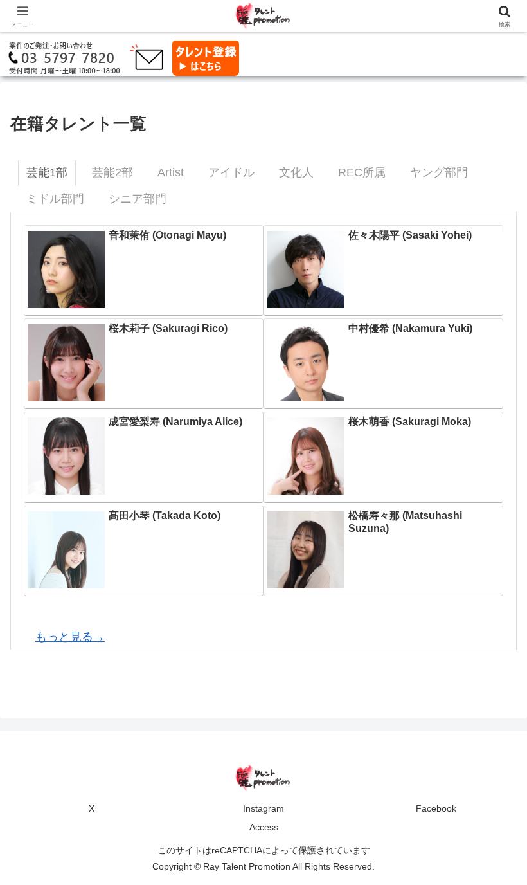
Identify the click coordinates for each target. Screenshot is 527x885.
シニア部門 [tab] (137, 198)
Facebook (436, 808)
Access (263, 827)
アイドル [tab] (231, 172)
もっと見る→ (70, 636)
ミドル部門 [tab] (55, 198)
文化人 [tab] (296, 172)
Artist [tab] (170, 172)
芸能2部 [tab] (112, 172)
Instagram (263, 808)
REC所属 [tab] (362, 172)
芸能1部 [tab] (46, 172)
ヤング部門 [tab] (439, 172)
